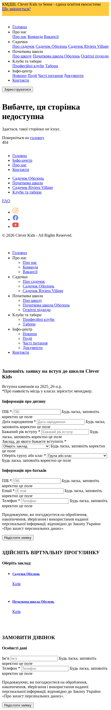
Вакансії (51, 36)
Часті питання (50, 75)
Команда (35, 36)
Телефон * (11, 500)
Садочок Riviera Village (88, 46)
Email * (8, 490)
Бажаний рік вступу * (21, 431)
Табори (51, 66)
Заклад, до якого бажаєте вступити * (34, 441)
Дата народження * (19, 421)
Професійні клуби (28, 66)
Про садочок (23, 46)
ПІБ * (7, 411)
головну (37, 138)
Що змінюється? (16, 9)
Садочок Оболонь (51, 46)
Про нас (19, 36)
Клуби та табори (27, 192)
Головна (19, 27)
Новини (19, 75)
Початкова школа (27, 183)
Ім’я (5, 658)
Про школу (22, 56)
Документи (74, 75)
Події (32, 75)
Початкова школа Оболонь (56, 56)
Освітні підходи (95, 56)
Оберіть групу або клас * (24, 455)
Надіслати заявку (17, 538)
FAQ (6, 201)
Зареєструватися (17, 89)
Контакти (20, 80)
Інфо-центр (22, 160)
